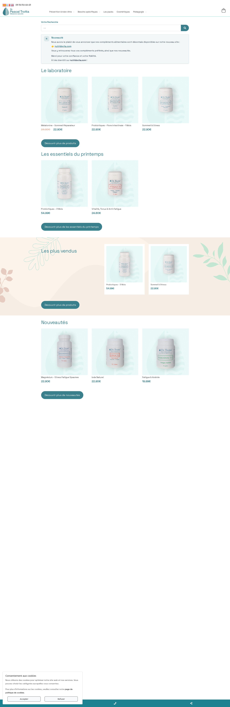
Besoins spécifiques (88, 12)
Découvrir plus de (72, 226)
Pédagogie (138, 12)
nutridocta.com (63, 46)
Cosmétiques (123, 12)
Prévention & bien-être (60, 12)
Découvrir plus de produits (60, 143)
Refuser (61, 699)
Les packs (108, 12)
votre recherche (49, 22)
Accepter (24, 699)
